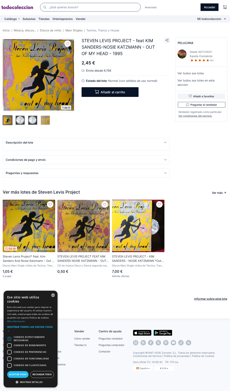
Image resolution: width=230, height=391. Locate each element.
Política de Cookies (203, 355)
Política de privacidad (177, 355)
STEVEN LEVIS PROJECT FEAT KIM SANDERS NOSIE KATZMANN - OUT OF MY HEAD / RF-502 (81, 259)
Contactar (104, 351)
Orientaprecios (62, 19)
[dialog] (31, 339)
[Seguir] (67, 43)
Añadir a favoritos (203, 96)
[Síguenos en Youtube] (173, 342)
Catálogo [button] (11, 19)
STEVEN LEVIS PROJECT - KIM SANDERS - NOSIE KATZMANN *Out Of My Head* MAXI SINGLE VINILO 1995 (136, 259)
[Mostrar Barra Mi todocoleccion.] (225, 18)
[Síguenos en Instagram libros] (143, 342)
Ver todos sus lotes (191, 73)
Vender (81, 19)
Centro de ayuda (110, 331)
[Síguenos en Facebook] (150, 342)
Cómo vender (82, 338)
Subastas (29, 19)
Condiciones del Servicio (147, 355)
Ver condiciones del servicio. (195, 115)
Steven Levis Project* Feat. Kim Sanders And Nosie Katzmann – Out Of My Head (29, 259)
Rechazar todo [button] (42, 374)
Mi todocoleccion (209, 19)
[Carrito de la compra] (225, 7)
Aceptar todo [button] (18, 374)
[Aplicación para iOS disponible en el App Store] (142, 332)
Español (144, 368)
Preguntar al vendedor (203, 104)
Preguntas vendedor (111, 338)
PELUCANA (185, 43)
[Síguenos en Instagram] (135, 342)
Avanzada (151, 7)
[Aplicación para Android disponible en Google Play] (163, 332)
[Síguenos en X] (158, 342)
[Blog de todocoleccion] (188, 342)
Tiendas (44, 19)
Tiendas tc (80, 344)
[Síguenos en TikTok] (181, 342)
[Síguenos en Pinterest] (166, 342)
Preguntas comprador (111, 344)
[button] (86, 142)
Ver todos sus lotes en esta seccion (196, 82)
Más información (16, 321)
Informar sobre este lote (210, 299)
